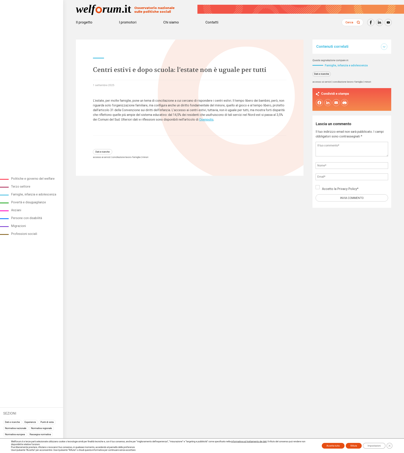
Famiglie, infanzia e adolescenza (33, 194)
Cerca (349, 22)
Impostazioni (374, 445)
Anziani (16, 210)
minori (145, 157)
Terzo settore (20, 186)
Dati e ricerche (12, 422)
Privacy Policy (347, 189)
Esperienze (30, 422)
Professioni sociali (24, 234)
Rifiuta (354, 445)
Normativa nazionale (15, 428)
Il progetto (84, 22)
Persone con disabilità (26, 218)
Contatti (211, 22)
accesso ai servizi (101, 157)
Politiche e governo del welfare (33, 178)
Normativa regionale (41, 428)
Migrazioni (18, 226)
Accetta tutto (333, 445)
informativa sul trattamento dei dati (249, 441)
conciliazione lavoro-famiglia (126, 157)
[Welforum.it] (31, 2)
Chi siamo (171, 22)
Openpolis (206, 119)
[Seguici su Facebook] (370, 22)
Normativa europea (15, 434)
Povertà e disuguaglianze (28, 202)
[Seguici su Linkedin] (379, 22)
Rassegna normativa (40, 434)
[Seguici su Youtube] (388, 22)
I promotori (128, 22)
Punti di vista (47, 422)
